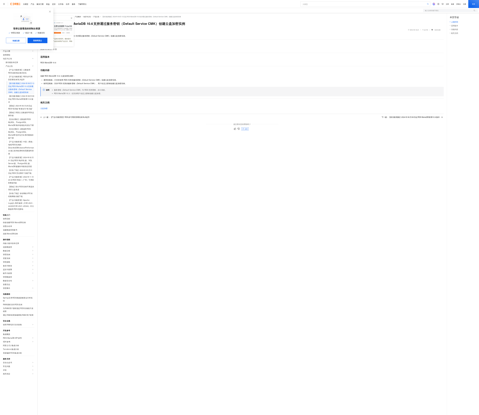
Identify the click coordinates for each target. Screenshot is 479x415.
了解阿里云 (82, 4)
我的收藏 (437, 30)
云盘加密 (44, 108)
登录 (473, 4)
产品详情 (425, 30)
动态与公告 (87, 16)
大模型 (25, 4)
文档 (447, 4)
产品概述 (78, 16)
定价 (54, 4)
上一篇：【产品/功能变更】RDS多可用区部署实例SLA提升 (66, 117)
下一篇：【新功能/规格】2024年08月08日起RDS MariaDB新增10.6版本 (411, 117)
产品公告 (96, 16)
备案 (452, 4)
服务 (73, 4)
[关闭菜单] (4, 4)
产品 (32, 4)
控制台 (458, 4)
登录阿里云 (37, 40)
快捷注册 (16, 40)
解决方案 (40, 4)
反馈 (246, 129)
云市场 (60, 4)
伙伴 (67, 4)
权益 (48, 4)
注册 (464, 4)
